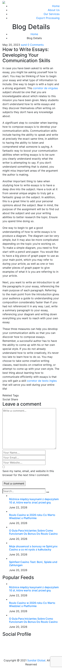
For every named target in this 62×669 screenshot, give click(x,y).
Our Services (52, 14)
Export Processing (48, 18)
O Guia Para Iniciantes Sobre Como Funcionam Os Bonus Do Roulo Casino (33, 532)
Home (56, 6)
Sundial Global (36, 660)
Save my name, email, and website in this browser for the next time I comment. (28, 473)
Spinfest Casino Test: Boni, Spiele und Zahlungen (33, 563)
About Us (54, 10)
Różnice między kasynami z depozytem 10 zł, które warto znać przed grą (34, 500)
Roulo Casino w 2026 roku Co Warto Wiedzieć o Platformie (32, 516)
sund (24, 44)
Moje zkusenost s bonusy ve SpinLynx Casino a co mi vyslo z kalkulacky (33, 548)
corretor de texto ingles (42, 380)
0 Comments (36, 44)
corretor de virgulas (45, 88)
